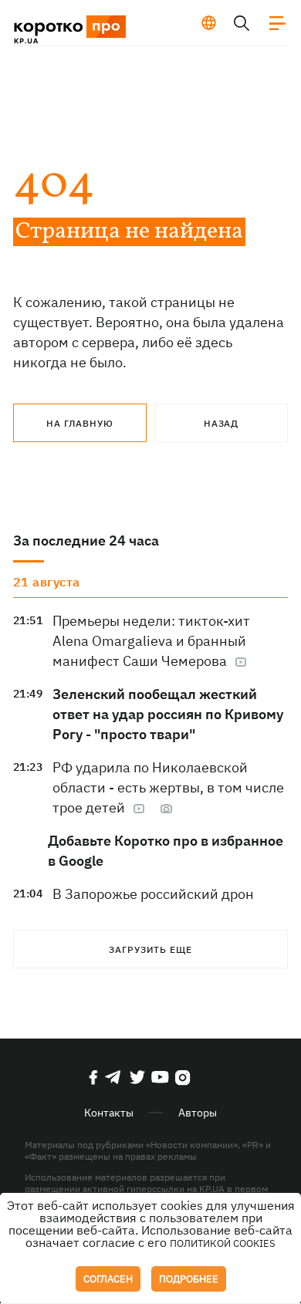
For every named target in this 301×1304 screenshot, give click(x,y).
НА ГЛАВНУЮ (79, 423)
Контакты (109, 1113)
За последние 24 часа (86, 540)
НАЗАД (221, 423)
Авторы (197, 1113)
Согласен (108, 1278)
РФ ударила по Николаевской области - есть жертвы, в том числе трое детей (168, 787)
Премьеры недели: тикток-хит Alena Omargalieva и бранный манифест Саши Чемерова (151, 641)
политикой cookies (223, 1243)
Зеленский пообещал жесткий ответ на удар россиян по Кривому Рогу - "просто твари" (167, 714)
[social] (93, 1077)
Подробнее (188, 1278)
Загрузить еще (150, 949)
